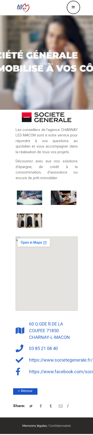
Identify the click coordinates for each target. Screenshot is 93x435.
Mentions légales (34, 425)
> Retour (25, 391)
